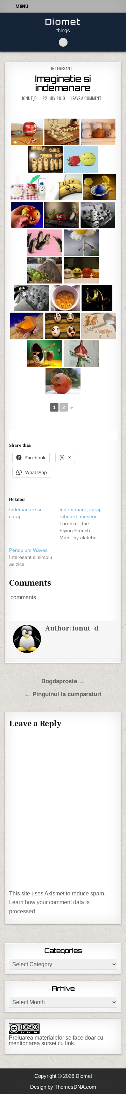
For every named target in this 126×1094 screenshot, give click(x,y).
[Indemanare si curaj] (34, 513)
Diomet (63, 21)
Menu (21, 6)
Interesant (61, 68)
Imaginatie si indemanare (63, 83)
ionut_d (29, 98)
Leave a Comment (86, 98)
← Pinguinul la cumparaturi (63, 694)
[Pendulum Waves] (34, 557)
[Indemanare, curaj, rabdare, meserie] (84, 523)
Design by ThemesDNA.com (63, 1087)
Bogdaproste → (63, 681)
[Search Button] (63, 42)
